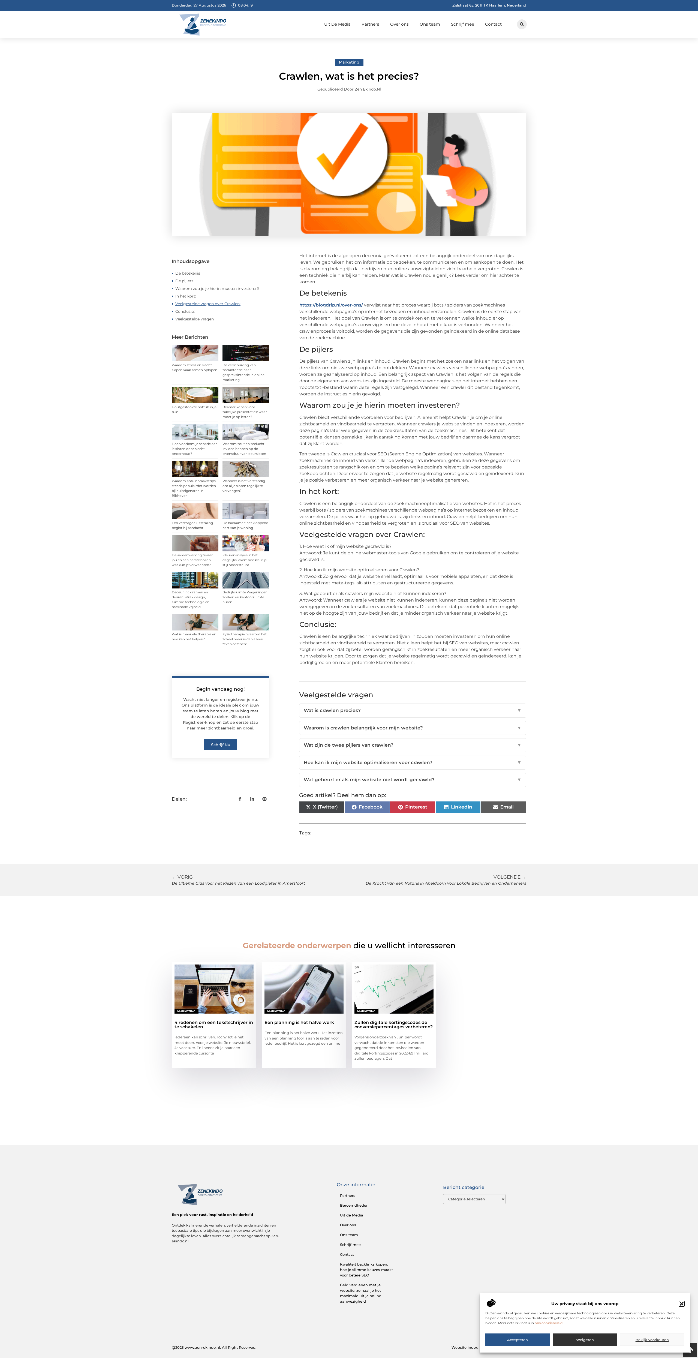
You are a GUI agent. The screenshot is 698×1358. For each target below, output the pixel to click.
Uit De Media (337, 24)
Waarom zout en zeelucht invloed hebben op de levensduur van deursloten (244, 449)
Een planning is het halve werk (299, 1022)
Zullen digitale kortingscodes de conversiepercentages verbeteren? (393, 1024)
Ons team (430, 24)
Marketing (349, 62)
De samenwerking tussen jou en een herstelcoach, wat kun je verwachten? (192, 560)
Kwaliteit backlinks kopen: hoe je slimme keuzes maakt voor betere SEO (366, 1269)
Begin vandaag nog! (220, 689)
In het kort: (185, 296)
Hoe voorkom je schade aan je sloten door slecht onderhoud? (195, 449)
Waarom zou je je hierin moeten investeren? (217, 288)
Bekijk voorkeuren (652, 1340)
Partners (370, 24)
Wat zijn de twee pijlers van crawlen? (413, 745)
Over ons (399, 24)
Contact (493, 24)
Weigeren (585, 1340)
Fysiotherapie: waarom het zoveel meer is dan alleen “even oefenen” (244, 639)
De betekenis (187, 273)
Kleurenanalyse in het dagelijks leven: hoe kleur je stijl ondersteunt (244, 560)
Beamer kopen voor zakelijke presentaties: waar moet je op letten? (244, 412)
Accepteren (517, 1340)
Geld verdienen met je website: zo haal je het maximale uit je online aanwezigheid (360, 1293)
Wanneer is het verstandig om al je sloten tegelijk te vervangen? (243, 486)
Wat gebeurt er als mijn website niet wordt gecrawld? (413, 779)
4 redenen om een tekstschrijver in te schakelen (213, 1024)
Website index (465, 1347)
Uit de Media (351, 1215)
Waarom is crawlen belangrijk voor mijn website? (413, 728)
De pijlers (184, 280)
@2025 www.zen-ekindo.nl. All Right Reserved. (214, 1347)
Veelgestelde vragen (194, 319)
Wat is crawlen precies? (413, 710)
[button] (681, 1303)
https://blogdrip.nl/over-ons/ (331, 305)
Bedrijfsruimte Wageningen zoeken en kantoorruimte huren (244, 597)
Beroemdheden (354, 1205)
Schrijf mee (462, 24)
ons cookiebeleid (548, 1323)
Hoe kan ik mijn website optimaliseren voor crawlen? (413, 762)
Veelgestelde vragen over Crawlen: (207, 303)
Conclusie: (185, 311)
